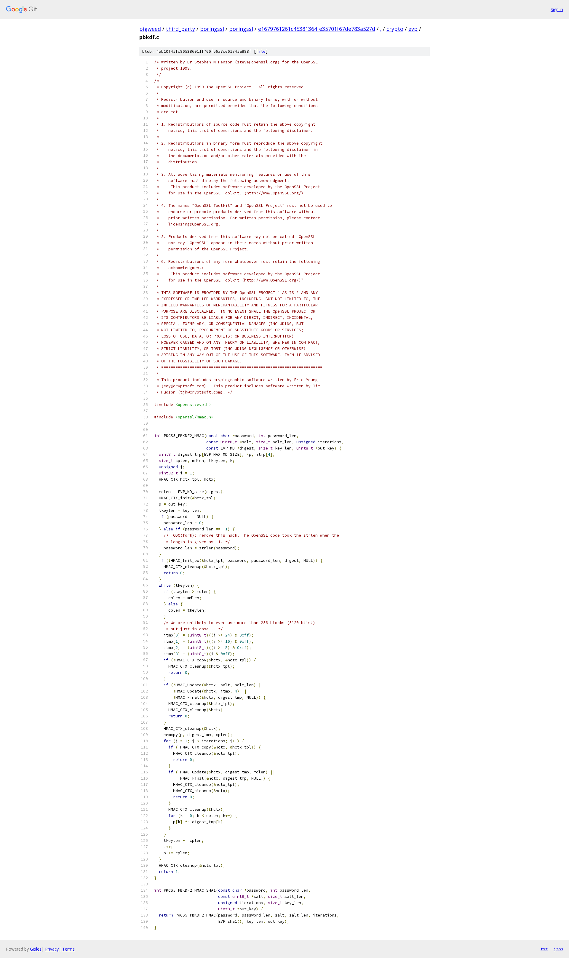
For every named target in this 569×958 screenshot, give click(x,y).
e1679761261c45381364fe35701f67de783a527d (316, 28)
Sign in (557, 9)
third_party (180, 28)
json (558, 948)
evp (413, 28)
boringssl (212, 28)
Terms (68, 949)
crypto (394, 28)
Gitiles (35, 949)
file (261, 51)
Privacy (52, 949)
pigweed (150, 28)
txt (544, 948)
